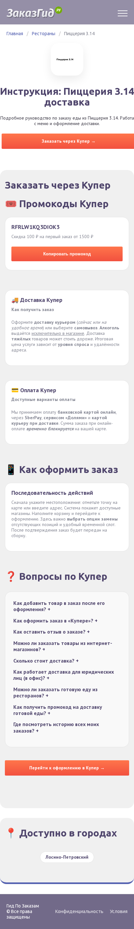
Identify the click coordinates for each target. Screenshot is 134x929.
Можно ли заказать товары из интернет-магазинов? (62, 646)
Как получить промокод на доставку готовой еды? (57, 710)
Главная (15, 33)
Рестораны (43, 33)
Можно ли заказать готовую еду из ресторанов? (55, 692)
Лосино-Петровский (67, 857)
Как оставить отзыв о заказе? (51, 632)
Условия (118, 911)
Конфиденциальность (79, 911)
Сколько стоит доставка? (46, 661)
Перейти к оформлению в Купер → (67, 768)
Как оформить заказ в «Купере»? (55, 621)
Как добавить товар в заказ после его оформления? (59, 606)
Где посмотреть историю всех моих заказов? (56, 727)
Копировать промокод (67, 253)
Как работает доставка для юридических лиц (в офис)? (63, 675)
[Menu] (122, 12)
